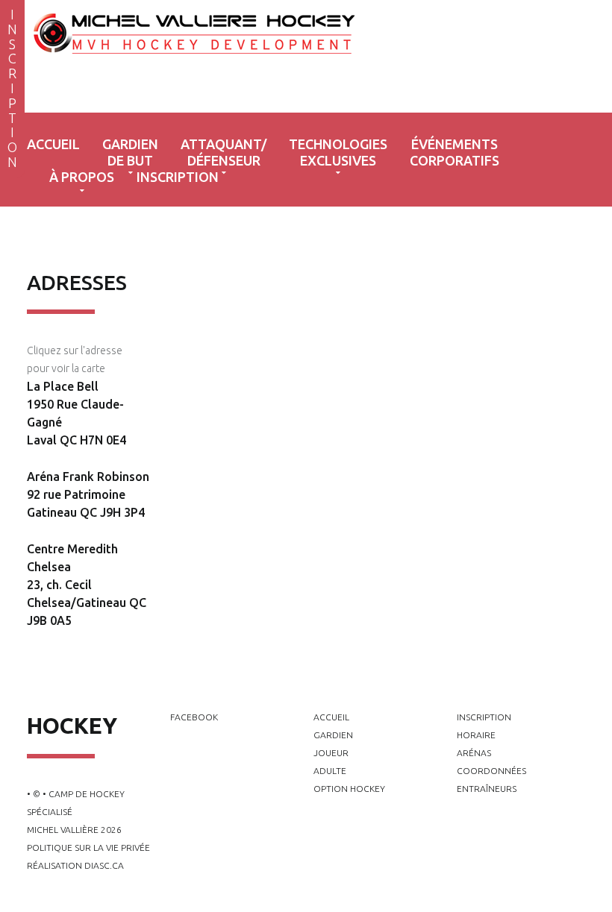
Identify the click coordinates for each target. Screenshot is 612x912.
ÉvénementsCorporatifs (454, 152)
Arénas (474, 753)
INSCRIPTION (12, 88)
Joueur (331, 753)
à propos (81, 176)
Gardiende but (130, 152)
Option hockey (349, 788)
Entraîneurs (486, 788)
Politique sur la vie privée (88, 847)
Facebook (194, 717)
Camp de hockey (252, 59)
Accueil (53, 143)
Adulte (329, 771)
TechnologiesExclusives (338, 152)
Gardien (333, 735)
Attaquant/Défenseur (223, 152)
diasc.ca (104, 865)
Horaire (476, 735)
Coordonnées (491, 771)
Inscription (178, 176)
